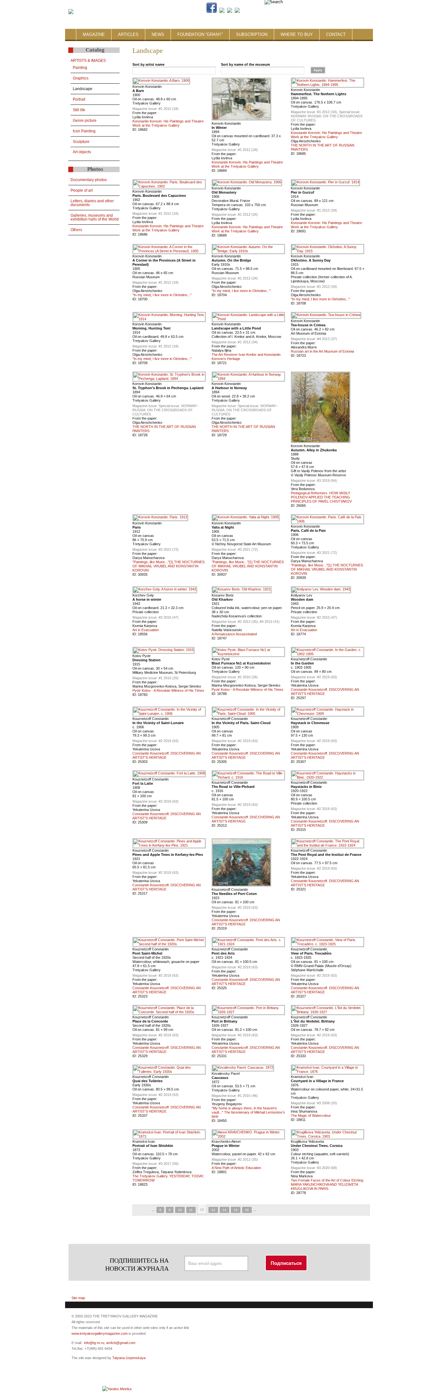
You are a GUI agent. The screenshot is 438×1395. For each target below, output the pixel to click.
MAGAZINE (94, 34)
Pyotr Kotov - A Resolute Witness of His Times (168, 690)
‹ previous (146, 1210)
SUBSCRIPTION (251, 34)
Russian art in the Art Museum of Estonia (322, 351)
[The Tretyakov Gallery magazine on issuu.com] (278, 11)
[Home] (70, 12)
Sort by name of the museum (245, 64)
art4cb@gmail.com (120, 1343)
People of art (82, 190)
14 (224, 1210)
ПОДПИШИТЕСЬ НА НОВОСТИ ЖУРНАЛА (137, 1264)
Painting (80, 67)
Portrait (79, 99)
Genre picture (85, 120)
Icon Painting (84, 131)
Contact (336, 34)
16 (247, 1210)
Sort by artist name (148, 64)
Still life (79, 110)
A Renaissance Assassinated (234, 634)
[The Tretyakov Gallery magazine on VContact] (222, 11)
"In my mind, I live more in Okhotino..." (161, 295)
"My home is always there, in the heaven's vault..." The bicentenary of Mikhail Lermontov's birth (248, 1112)
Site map (78, 1298)
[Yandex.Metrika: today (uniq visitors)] (116, 1389)
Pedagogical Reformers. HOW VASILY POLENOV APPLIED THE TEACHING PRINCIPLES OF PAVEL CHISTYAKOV (321, 497)
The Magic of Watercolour (311, 1115)
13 (213, 1210)
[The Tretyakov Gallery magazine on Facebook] (211, 11)
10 (180, 1210)
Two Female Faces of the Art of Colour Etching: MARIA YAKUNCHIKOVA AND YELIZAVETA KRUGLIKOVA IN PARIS (327, 1184)
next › (261, 1210)
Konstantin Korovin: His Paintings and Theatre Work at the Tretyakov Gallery (168, 123)
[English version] (331, 11)
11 (191, 1210)
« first (137, 1210)
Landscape (82, 89)
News (158, 34)
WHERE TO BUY (297, 34)
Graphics (80, 78)
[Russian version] (326, 11)
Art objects (82, 152)
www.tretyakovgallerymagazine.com (100, 1333)
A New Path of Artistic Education (236, 1168)
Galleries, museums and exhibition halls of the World (95, 217)
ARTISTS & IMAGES (88, 60)
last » (270, 1210)
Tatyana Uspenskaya (129, 1358)
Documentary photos (89, 180)
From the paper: (144, 113)
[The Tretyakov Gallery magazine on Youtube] (229, 11)
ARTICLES (128, 34)
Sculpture (81, 141)
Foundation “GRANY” (200, 34)
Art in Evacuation (145, 630)
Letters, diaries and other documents (92, 203)
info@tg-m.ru (94, 1343)
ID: (135, 129)
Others (76, 230)
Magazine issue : (145, 109)
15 (236, 1210)
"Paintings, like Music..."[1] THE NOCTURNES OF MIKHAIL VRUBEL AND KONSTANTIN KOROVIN (168, 566)
